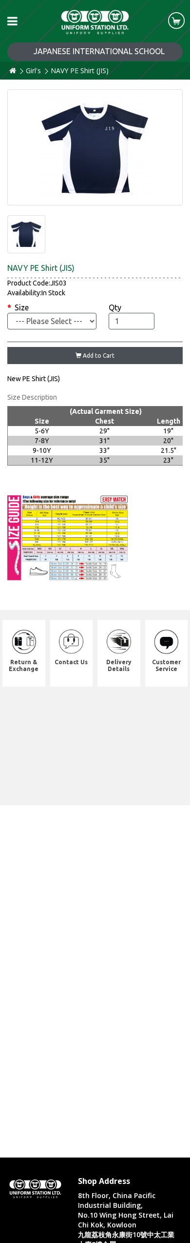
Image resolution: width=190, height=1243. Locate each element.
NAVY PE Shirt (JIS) (80, 70)
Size (22, 307)
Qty (115, 307)
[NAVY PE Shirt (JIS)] (95, 147)
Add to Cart (97, 355)
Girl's (33, 70)
